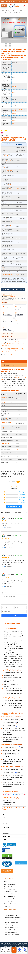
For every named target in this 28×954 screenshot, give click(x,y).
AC (6, 154)
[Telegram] (22, 808)
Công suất (5, 155)
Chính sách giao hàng (11, 940)
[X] (19, 808)
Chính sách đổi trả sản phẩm (13, 933)
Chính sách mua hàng (8, 342)
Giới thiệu (6, 897)
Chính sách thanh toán (11, 938)
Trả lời (3, 539)
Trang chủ (5, 11)
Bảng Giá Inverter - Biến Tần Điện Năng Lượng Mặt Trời (15, 11)
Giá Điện (7, 921)
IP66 (17, 250)
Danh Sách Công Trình (9, 919)
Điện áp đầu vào (5, 410)
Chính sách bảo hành (10, 935)
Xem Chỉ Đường (7, 745)
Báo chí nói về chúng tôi (10, 907)
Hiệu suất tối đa (5, 453)
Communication (6, 274)
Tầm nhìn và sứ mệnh (9, 904)
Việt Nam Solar (8, 894)
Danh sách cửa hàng (9, 914)
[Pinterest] (3, 810)
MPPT (3, 183)
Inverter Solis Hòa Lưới (13, 350)
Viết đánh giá (14, 518)
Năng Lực (4, 5)
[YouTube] (3, 808)
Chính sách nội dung (10, 947)
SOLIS (10, 363)
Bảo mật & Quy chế (7, 345)
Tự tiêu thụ (5, 234)
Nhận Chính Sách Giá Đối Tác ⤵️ (13, 289)
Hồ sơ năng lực (7, 902)
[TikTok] (11, 808)
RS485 (17, 274)
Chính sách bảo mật (10, 930)
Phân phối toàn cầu (9, 912)
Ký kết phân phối (8, 916)
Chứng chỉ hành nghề (9, 899)
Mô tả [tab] (4, 370)
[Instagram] (8, 808)
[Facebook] (6, 808)
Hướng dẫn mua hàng (11, 942)
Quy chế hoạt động (10, 945)
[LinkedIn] (16, 808)
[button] (8, 950)
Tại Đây (22, 109)
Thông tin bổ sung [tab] (8, 373)
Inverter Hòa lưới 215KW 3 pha (9, 358)
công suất (4, 219)
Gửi (14, 627)
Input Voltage (9, 170)
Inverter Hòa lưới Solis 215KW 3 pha (13, 356)
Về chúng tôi (6, 302)
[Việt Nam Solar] (15, 6)
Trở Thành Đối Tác (8, 909)
